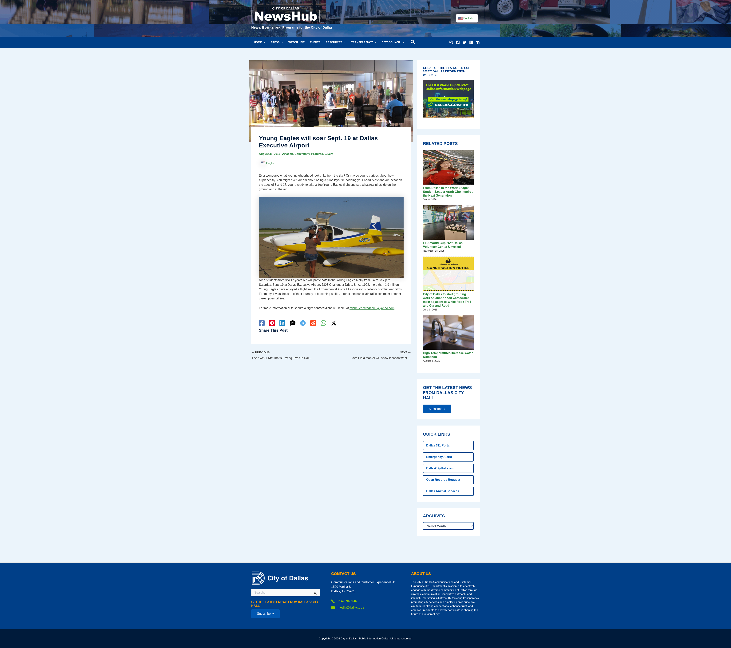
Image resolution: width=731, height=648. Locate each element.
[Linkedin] (471, 42)
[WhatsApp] (323, 323)
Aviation (287, 153)
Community (302, 153)
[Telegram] (303, 323)
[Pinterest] (272, 323)
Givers (329, 153)
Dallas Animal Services (442, 491)
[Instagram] (451, 42)
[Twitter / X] (334, 323)
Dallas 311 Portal (438, 445)
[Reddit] (313, 323)
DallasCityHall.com (439, 468)
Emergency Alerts (439, 456)
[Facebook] (458, 42)
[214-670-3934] (344, 601)
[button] (259, 42)
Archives (434, 516)
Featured (317, 153)
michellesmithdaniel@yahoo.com (372, 308)
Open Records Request (443, 479)
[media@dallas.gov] (347, 607)
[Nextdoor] (478, 42)
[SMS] (292, 323)
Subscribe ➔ (437, 408)
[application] (263, 42)
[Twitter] (464, 42)
